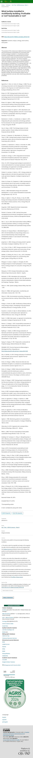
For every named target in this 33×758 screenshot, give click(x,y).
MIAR (3, 651)
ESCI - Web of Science (7, 617)
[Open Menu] (1, 1)
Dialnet (4, 646)
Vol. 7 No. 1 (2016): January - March (20, 5)
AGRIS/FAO (5, 656)
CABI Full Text (5, 636)
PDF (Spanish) (7, 513)
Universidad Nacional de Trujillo (11, 740)
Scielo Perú (5, 626)
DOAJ (3, 649)
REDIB (3, 632)
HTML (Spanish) (18, 513)
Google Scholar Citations (8, 662)
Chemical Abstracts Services (9, 638)
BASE (3, 642)
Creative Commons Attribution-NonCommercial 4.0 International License (16, 733)
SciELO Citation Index (7, 623)
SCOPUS (4, 610)
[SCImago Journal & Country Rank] (11, 665)
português (5, 722)
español (4, 719)
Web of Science (6, 613)
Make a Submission (8, 597)
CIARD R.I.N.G (5, 644)
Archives (8, 5)
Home (3, 5)
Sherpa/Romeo (6, 653)
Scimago (4, 621)
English (4, 717)
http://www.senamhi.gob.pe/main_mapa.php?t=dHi (15, 351)
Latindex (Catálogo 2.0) (8, 629)
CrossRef (4, 659)
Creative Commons (7, 549)
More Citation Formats (8, 590)
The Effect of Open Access (17, 577)
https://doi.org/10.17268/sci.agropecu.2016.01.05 (16, 36)
